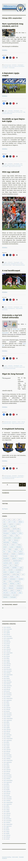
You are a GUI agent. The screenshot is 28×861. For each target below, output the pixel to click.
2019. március (7, 680)
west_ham (13, 592)
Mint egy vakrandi (10, 172)
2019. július (6, 676)
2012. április (6, 811)
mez (10, 565)
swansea (5, 583)
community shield (7, 537)
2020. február (6, 665)
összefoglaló (21, 66)
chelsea (11, 535)
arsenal (17, 524)
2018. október (6, 683)
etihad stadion (6, 542)
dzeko (9, 540)
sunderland (17, 581)
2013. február (6, 793)
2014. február (6, 771)
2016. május (6, 725)
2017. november (7, 694)
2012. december (7, 797)
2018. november (7, 682)
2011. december (7, 818)
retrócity (5, 576)
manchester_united (7, 563)
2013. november (7, 776)
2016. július (6, 722)
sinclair (7, 265)
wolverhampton (6, 595)
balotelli (5, 531)
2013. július (6, 784)
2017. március (6, 707)
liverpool (20, 558)
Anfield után (16, 329)
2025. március (7, 627)
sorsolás (5, 579)
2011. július (6, 828)
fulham (10, 549)
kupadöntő (20, 553)
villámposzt (11, 588)
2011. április (6, 833)
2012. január (6, 817)
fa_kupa (11, 547)
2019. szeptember (8, 674)
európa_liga (5, 544)
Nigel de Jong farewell (13, 374)
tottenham (12, 583)
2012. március (6, 813)
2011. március (6, 835)
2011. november (7, 820)
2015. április (6, 747)
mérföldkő (14, 567)
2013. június (6, 786)
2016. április (6, 727)
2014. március (6, 769)
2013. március (6, 791)
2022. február (6, 651)
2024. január (6, 634)
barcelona (12, 531)
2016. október (7, 716)
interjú (20, 551)
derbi (4, 540)
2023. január (6, 643)
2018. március (6, 687)
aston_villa (13, 526)
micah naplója (6, 567)
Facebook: (5, 492)
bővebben (4, 50)
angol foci (11, 524)
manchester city (15, 66)
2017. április (6, 705)
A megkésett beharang (13, 429)
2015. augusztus (7, 740)
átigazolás (6, 477)
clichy (17, 535)
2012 (3, 66)
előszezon (16, 540)
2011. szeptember (7, 824)
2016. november (7, 714)
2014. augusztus (7, 762)
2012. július (6, 806)
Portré (19, 421)
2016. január (6, 733)
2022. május (6, 645)
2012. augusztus (7, 804)
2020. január (6, 667)
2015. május (6, 745)
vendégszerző (19, 585)
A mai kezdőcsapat (11, 270)
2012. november (7, 798)
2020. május (6, 660)
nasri (4, 569)
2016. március (7, 729)
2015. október (6, 736)
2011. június (6, 829)
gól (21, 549)
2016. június (6, 724)
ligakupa (14, 558)
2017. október (6, 696)
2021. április (6, 654)
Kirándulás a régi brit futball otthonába (12, 316)
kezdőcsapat (12, 112)
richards (11, 576)
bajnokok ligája (6, 528)
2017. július (6, 702)
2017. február (6, 709)
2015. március (6, 749)
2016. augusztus (7, 720)
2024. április (6, 632)
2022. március (7, 649)
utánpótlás (11, 585)
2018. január (6, 691)
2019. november (7, 671)
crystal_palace (17, 537)
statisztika (21, 579)
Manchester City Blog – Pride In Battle (10, 857)
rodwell (3, 265)
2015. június (6, 744)
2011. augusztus (7, 826)
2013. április (6, 789)
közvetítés (5, 556)
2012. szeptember (8, 802)
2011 (4, 519)
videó (4, 588)
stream (10, 581)
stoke (10, 265)
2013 (14, 519)
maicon (8, 263)
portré (9, 423)
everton (13, 544)
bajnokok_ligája (7, 66)
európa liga (14, 542)
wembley (18, 590)
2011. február (6, 837)
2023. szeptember (8, 638)
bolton (20, 533)
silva (17, 576)
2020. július (6, 658)
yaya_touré (15, 595)
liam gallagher (6, 558)
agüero (4, 524)
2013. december (7, 775)
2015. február (6, 751)
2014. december (7, 755)
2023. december (7, 636)
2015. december (7, 735)
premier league (6, 574)
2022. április (6, 647)
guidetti (16, 549)
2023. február (6, 642)
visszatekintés (19, 588)
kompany (13, 553)
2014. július (6, 764)
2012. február (6, 815)
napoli (21, 567)
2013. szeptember (7, 780)
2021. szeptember (8, 652)
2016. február (6, 731)
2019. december (7, 669)
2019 (4, 521)
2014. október (6, 758)
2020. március (7, 663)
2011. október (6, 822)
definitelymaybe (7, 64)
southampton (12, 579)
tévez (18, 583)
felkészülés (18, 547)
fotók (4, 549)
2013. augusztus (7, 782)
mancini (16, 563)
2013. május (6, 787)
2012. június (6, 807)
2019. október (7, 673)
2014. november (7, 756)
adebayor (20, 521)
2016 (19, 519)
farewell (6, 423)
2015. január (6, 753)
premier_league (19, 263)
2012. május (6, 809)
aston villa (5, 526)
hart (4, 551)
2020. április (6, 662)
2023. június (6, 640)
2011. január (6, 839)
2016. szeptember (8, 718)
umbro (4, 585)
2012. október (6, 800)
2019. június (6, 678)
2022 (14, 521)
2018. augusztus (7, 685)
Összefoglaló (20, 64)
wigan (20, 592)
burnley (4, 535)
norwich (5, 572)
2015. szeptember (8, 738)
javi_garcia (4, 263)
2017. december (7, 693)
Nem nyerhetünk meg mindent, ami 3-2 (12, 25)
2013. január (6, 795)
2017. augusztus (7, 700)
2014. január (6, 773)
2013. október (6, 778)
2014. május (6, 766)
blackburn (14, 533)
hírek (15, 551)
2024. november (7, 629)
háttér (9, 551)
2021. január (6, 656)
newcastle (10, 569)
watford (12, 590)
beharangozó (12, 165)
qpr (23, 574)
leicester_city (13, 556)
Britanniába (5, 332)
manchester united (17, 560)
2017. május (6, 704)
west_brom (5, 592)
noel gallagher (19, 569)
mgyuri (5, 110)
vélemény (5, 590)
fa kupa (19, 544)
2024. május (6, 631)
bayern (18, 531)
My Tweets (5, 509)
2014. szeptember (8, 760)
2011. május (6, 831)
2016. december (7, 713)
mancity (5, 565)
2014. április (6, 767)
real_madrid (4, 67)
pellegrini (12, 572)
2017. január (6, 711)
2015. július (6, 742)
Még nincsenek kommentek (15, 166)
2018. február (6, 689)
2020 (9, 521)
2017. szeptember (7, 698)
